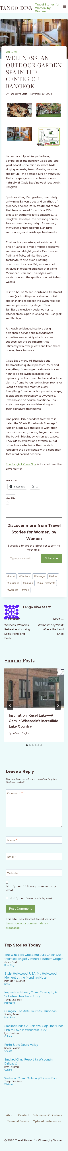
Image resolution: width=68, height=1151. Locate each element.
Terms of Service (18, 1121)
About (10, 1115)
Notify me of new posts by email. (31, 898)
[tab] (27, 745)
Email (11, 856)
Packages (13, 583)
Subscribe (51, 558)
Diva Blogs (9, 965)
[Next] (58, 705)
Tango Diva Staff (18, 93)
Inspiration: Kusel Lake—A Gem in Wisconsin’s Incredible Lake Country (33, 720)
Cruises (8, 1051)
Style (7, 984)
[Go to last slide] (10, 705)
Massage (39, 576)
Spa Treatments (46, 583)
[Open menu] (64, 6)
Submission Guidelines (47, 1115)
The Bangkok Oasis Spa (21, 464)
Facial (11, 576)
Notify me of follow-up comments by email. (31, 888)
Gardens (24, 576)
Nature (53, 576)
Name (12, 840)
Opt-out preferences (47, 1121)
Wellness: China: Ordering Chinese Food (31, 1078)
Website (12, 873)
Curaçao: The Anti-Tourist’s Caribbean (30, 1011)
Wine (25, 590)
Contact (23, 1115)
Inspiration (9, 1002)
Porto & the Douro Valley (21, 1044)
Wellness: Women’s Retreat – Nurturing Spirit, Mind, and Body (17, 629)
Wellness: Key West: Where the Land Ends (51, 626)
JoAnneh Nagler (20, 733)
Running (28, 583)
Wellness (11, 52)
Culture (8, 1036)
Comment (15, 793)
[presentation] (34, 688)
